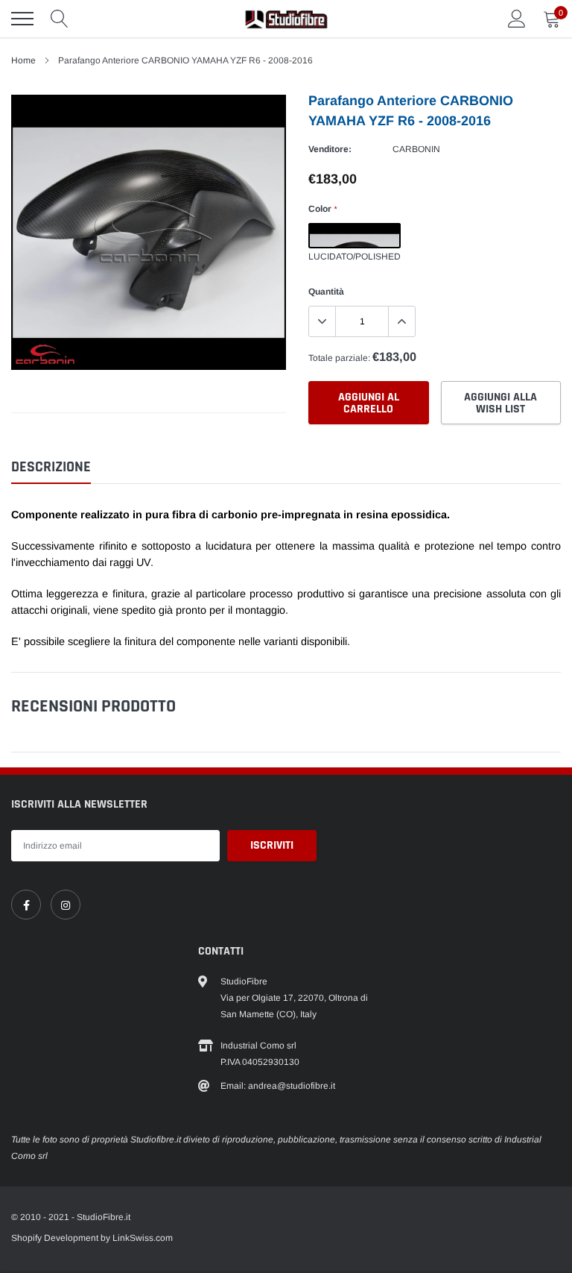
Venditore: (330, 149)
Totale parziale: (339, 358)
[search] (60, 18)
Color (322, 209)
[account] (517, 18)
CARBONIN (416, 149)
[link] (26, 905)
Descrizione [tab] (51, 467)
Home (23, 60)
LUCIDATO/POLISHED (354, 235)
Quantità (326, 291)
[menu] (22, 18)
